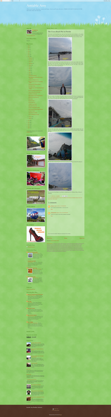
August (30, 65)
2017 (29, 49)
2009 (29, 126)
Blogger (60, 414)
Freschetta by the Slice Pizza (31, 379)
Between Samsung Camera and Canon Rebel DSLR (36, 82)
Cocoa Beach (64, 197)
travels (56, 198)
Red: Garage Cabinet (32, 86)
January (30, 118)
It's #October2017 (31, 262)
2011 (29, 122)
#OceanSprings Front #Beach (36, 384)
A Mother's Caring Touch (33, 104)
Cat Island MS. (30, 302)
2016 (29, 51)
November (30, 59)
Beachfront (54, 197)
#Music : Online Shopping (37, 268)
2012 (29, 120)
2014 (29, 54)
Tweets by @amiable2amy (31, 289)
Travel (54, 198)
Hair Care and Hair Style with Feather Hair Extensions (37, 356)
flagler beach (78, 197)
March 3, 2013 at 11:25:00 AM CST (60, 206)
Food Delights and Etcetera (32, 268)
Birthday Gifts (29, 374)
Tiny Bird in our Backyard (33, 93)
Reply (52, 209)
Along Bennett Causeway (33, 75)
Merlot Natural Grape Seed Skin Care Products (37, 349)
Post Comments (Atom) (55, 240)
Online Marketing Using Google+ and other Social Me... (36, 78)
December (30, 58)
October (30, 61)
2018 (29, 47)
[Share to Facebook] (65, 196)
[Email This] (62, 196)
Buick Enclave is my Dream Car (34, 97)
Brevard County (59, 197)
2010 (29, 124)
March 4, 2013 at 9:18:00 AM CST (62, 212)
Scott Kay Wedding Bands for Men (34, 107)
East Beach (74, 197)
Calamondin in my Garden (33, 112)
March (30, 74)
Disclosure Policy (49, 243)
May (29, 70)
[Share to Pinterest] (67, 196)
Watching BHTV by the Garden (33, 322)
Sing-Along (28, 369)
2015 (29, 53)
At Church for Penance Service (33, 79)
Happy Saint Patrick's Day (33, 105)
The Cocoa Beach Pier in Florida (34, 114)
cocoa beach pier (69, 197)
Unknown (52, 206)
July (29, 66)
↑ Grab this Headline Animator (55, 410)
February (30, 116)
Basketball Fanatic (31, 100)
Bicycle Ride (31, 99)
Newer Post (49, 238)
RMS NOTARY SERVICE (32, 315)
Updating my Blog (34, 363)
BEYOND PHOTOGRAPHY (33, 252)
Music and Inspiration (31, 276)
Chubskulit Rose (54, 212)
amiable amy (36, 30)
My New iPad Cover (32, 102)
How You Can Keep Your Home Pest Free (35, 90)
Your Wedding (30, 322)
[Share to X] (64, 196)
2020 (29, 45)
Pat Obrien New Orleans (31, 295)
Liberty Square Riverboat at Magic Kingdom (36, 109)
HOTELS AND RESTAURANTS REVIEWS (35, 294)
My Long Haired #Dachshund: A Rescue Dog (37, 397)
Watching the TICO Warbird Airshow (35, 84)
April (30, 72)
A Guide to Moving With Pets (36, 342)
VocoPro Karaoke (35, 277)
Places (51, 198)
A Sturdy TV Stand (32, 111)
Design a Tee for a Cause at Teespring (37, 390)
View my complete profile (31, 35)
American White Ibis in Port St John (34, 92)
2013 (29, 56)
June (29, 68)
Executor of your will (31, 316)
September (30, 63)
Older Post (82, 238)
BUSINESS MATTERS (32, 261)
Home (65, 238)
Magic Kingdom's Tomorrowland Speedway (36, 95)
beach (51, 197)
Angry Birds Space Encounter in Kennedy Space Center (36, 88)
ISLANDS (29, 301)
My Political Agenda (31, 308)
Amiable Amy (36, 5)
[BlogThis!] (63, 196)
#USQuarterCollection (36, 253)
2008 (29, 127)
